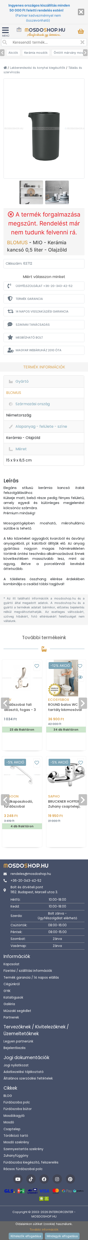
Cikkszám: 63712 (19, 263)
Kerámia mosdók (36, 52)
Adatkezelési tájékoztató (24, 1072)
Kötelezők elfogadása (26, 1236)
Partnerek (11, 1017)
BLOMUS (18, 242)
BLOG (8, 1096)
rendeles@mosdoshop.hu (31, 874)
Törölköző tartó (16, 1135)
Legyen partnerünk (18, 1041)
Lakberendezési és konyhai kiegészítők (38, 67)
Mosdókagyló (14, 1116)
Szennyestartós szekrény (23, 1149)
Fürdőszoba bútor (18, 1109)
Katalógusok (13, 997)
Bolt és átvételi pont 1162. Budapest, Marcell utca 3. (34, 889)
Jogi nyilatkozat (16, 1065)
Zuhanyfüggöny (16, 1155)
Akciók (13, 52)
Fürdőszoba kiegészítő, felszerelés (31, 1162)
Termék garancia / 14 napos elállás (31, 977)
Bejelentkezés (15, 1048)
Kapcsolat (11, 964)
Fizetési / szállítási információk (28, 971)
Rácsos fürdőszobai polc (23, 1169)
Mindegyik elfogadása (62, 1236)
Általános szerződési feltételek (28, 1078)
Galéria (9, 1004)
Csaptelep (12, 1129)
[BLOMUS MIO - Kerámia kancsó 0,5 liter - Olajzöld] (44, 128)
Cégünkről (12, 984)
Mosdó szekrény (16, 1142)
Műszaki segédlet (17, 1011)
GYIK (7, 991)
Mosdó (9, 1122)
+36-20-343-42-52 (26, 880)
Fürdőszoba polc (17, 1102)
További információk (44, 1229)
